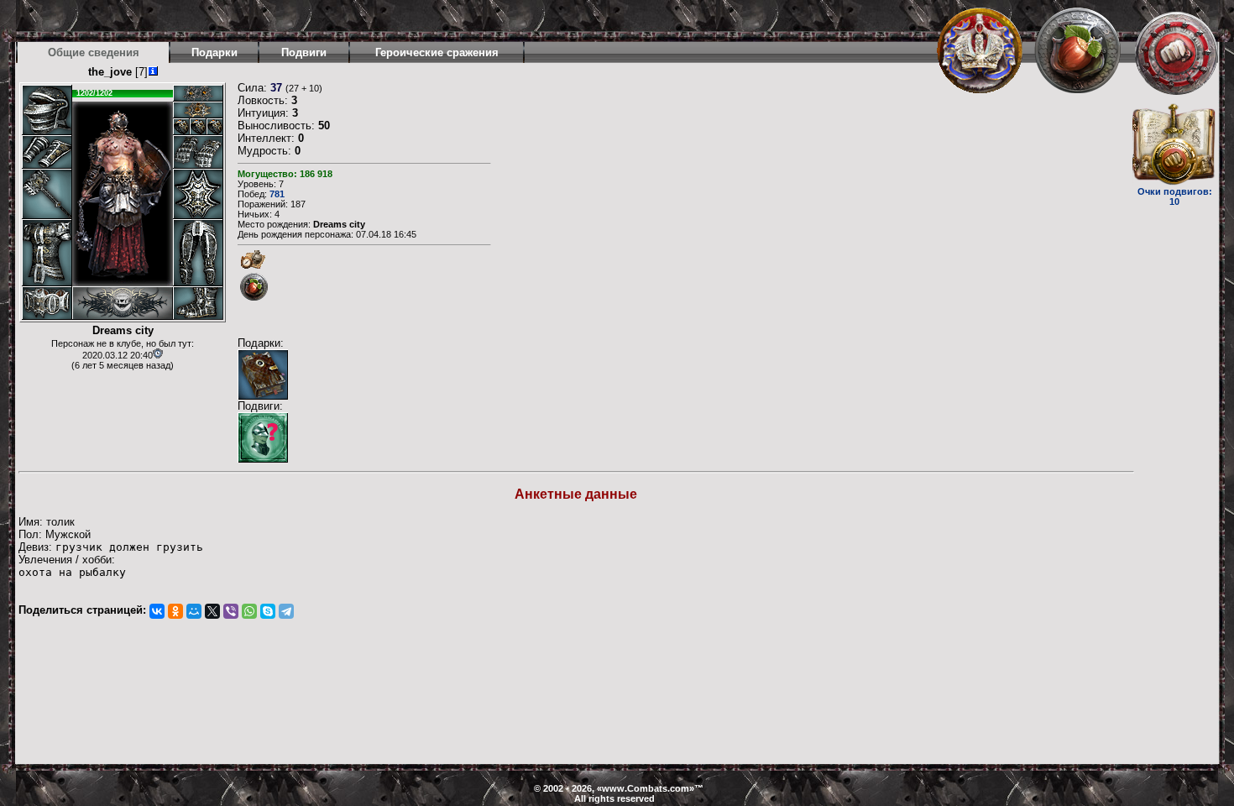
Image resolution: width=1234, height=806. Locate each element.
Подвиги (304, 52)
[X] (212, 611)
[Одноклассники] (175, 611)
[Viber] (230, 611)
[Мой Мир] (193, 611)
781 (277, 194)
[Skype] (267, 611)
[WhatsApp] (249, 611)
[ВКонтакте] (157, 611)
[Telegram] (286, 611)
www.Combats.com (645, 788)
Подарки (214, 52)
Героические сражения (437, 52)
